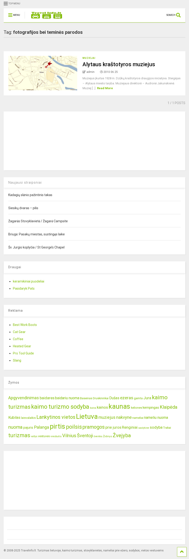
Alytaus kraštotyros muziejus (119, 64)
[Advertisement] (38, 140)
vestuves (44, 436)
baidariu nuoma (67, 398)
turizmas (19, 435)
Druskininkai (101, 398)
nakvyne (124, 417)
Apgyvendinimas (23, 397)
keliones (136, 407)
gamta (138, 398)
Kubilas (14, 417)
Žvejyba (122, 435)
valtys (34, 436)
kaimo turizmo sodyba (60, 406)
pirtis (57, 426)
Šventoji (85, 435)
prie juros (113, 427)
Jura (147, 398)
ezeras (126, 397)
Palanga (41, 427)
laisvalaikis (28, 417)
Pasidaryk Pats (24, 288)
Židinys (107, 436)
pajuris (28, 427)
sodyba (156, 427)
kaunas (119, 406)
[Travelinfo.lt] (44, 18)
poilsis (74, 427)
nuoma (15, 427)
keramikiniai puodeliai (28, 281)
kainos (102, 407)
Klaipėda (168, 407)
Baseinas (86, 398)
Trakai (167, 427)
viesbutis (56, 436)
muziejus (106, 417)
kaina (93, 407)
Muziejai (89, 58)
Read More (105, 88)
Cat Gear (19, 332)
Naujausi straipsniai (25, 182)
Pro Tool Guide (23, 353)
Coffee (18, 339)
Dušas (114, 398)
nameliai (137, 417)
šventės (98, 436)
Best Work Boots (25, 325)
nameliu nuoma (156, 417)
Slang (17, 360)
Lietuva (87, 416)
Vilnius (69, 435)
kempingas (151, 407)
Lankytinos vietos (55, 417)
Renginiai (130, 427)
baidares (47, 398)
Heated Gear (22, 346)
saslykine (143, 427)
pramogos (94, 427)
